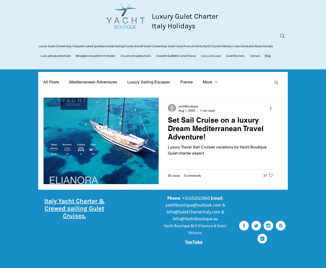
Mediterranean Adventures (93, 82)
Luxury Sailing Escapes (148, 82)
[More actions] (272, 108)
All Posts (51, 82)
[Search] (282, 36)
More (207, 82)
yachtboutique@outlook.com (193, 205)
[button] (276, 82)
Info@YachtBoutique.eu (195, 219)
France (186, 82)
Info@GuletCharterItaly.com (193, 212)
